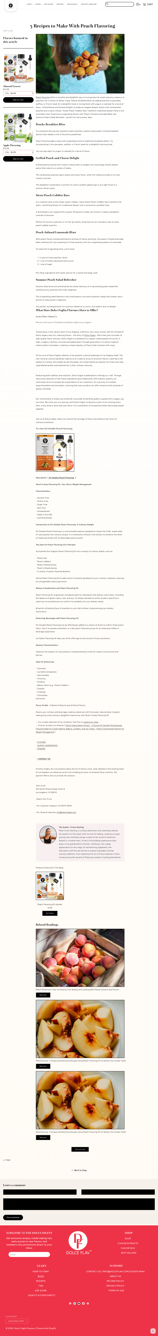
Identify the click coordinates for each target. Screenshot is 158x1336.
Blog (41, 1276)
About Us (115, 1276)
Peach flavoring (43, 97)
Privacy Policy (115, 1286)
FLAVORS (41, 742)
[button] (29, 4)
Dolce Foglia (89, 335)
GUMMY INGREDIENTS (47, 745)
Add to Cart (18, 100)
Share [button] (8, 1160)
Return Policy (115, 1281)
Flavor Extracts (128, 1243)
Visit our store (80, 1149)
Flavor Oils (128, 1248)
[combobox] (119, 4)
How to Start (41, 1271)
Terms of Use (116, 1290)
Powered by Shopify (46, 1328)
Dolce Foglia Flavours (24, 1328)
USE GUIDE (41, 1290)
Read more (43, 995)
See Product (50, 913)
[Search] (107, 4)
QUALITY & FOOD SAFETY (41, 1295)
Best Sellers (128, 1253)
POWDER (41, 749)
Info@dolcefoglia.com (66, 812)
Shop (128, 1238)
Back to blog (80, 1170)
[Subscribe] (47, 1254)
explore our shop (91, 722)
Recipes (40, 1281)
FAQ (41, 1286)
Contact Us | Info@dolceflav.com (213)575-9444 (115, 1271)
